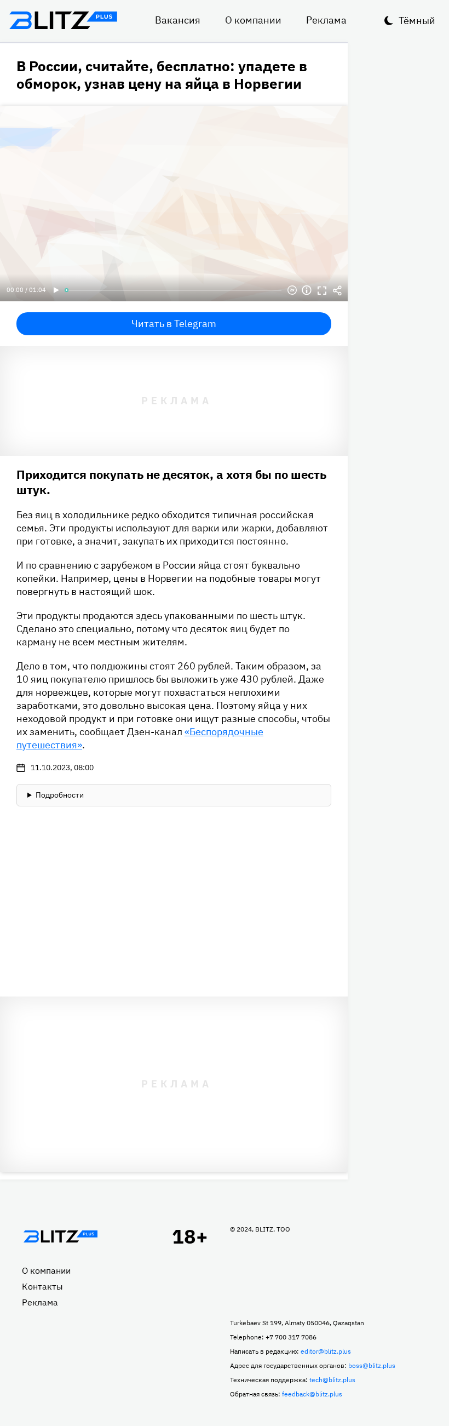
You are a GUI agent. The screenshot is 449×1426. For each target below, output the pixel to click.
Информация (306, 290)
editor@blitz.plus (326, 1351)
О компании (253, 20)
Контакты (42, 1286)
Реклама (326, 20)
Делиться (337, 290)
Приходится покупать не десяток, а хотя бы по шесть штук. (171, 481)
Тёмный (417, 20)
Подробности (60, 795)
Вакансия (177, 20)
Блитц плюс (63, 20)
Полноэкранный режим (322, 290)
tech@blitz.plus (332, 1380)
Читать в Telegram (173, 323)
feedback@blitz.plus (312, 1394)
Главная (60, 1236)
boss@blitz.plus (371, 1365)
